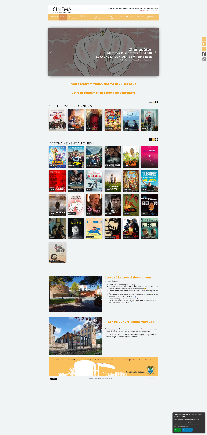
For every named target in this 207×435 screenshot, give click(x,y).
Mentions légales (122, 360)
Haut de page (149, 378)
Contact (133, 360)
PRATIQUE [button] (151, 16)
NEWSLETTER (126, 16)
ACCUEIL (54, 16)
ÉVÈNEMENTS (85, 16)
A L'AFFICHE (73, 17)
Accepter (177, 430)
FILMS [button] (62, 16)
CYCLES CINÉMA (96, 17)
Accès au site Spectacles (148, 10)
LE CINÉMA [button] (138, 16)
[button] (51, 52)
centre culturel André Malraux (141, 329)
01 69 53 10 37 (146, 360)
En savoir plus (187, 430)
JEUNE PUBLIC (111, 17)
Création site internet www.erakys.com (100, 378)
